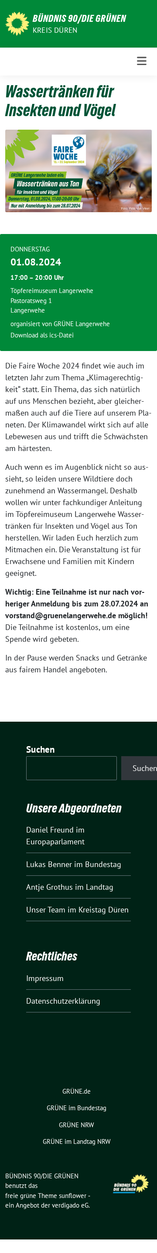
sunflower (72, 1195)
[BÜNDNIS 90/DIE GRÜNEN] (17, 23)
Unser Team (45, 910)
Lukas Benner (49, 864)
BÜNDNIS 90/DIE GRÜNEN (79, 18)
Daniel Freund (50, 830)
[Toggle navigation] (142, 61)
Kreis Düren (55, 30)
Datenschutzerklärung (63, 1001)
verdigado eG (70, 1205)
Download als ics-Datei (42, 335)
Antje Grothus (49, 887)
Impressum (45, 978)
